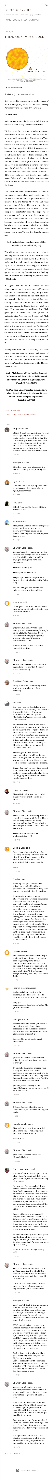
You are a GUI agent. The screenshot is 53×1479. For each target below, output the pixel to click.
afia (15, 702)
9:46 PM (16, 803)
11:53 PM (16, 840)
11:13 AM (16, 1011)
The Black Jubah (21, 681)
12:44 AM (16, 871)
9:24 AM (16, 1161)
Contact (34, 20)
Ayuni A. (17, 481)
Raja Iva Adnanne (21, 1169)
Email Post (15, 411)
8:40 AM (16, 673)
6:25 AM (16, 943)
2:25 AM (16, 455)
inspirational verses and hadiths (23, 414)
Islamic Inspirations (22, 988)
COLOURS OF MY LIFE (18, 10)
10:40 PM (17, 1447)
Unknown (17, 602)
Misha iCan (18, 951)
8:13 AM (16, 594)
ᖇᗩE (15, 502)
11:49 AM (16, 695)
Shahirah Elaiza (20, 548)
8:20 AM (16, 652)
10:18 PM (16, 1095)
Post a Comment (13, 1453)
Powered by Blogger (28, 1470)
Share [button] (7, 411)
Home (8, 20)
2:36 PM (16, 782)
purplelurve (18, 428)
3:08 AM (16, 473)
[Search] (46, 4)
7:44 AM (16, 540)
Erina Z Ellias (19, 848)
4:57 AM (16, 1142)
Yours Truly (20, 20)
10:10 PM (16, 1045)
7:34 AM (16, 513)
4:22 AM (16, 495)
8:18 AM (16, 615)
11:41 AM (16, 1256)
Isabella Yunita (20, 1124)
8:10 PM (16, 1293)
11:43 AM (16, 1375)
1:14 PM (16, 980)
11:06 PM (16, 1116)
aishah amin (19, 790)
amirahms (18, 521)
